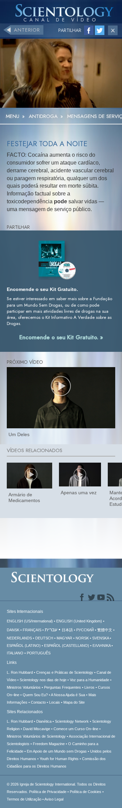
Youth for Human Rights (59, 759)
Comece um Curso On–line (76, 729)
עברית (51, 629)
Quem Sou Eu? (35, 695)
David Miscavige (36, 729)
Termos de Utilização (24, 799)
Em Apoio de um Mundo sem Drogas (57, 751)
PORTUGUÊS (38, 653)
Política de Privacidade (47, 792)
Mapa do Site (74, 702)
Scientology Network (72, 721)
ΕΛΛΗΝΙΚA (101, 645)
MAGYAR (64, 638)
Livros (89, 687)
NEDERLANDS (19, 638)
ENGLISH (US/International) (30, 621)
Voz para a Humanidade (89, 680)
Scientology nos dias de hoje (43, 680)
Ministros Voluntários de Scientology (36, 736)
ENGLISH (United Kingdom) (79, 621)
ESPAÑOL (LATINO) (24, 645)
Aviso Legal (53, 799)
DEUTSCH (44, 638)
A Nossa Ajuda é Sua (68, 695)
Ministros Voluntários (24, 687)
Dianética (44, 721)
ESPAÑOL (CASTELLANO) (66, 645)
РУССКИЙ (85, 630)
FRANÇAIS (32, 630)
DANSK (13, 630)
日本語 (67, 630)
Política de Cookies (85, 792)
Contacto (38, 702)
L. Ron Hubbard (20, 672)
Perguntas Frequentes (62, 687)
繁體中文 (104, 630)
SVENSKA (100, 638)
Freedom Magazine (49, 744)
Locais (54, 702)
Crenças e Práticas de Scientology (64, 672)
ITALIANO (15, 653)
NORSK (82, 638)
